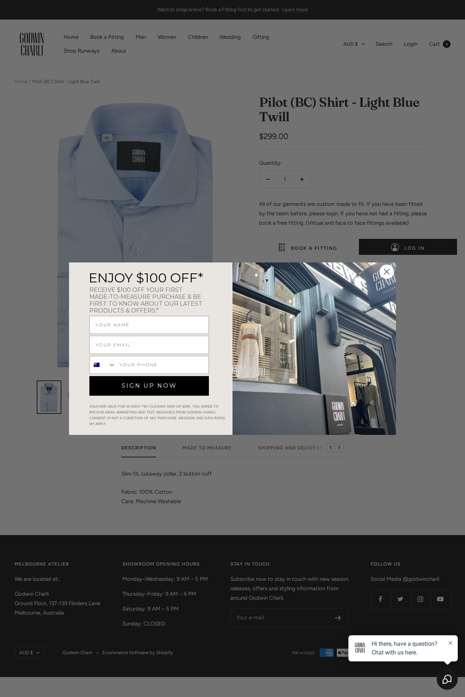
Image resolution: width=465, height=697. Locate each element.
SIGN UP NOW (149, 385)
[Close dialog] (386, 271)
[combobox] (103, 365)
